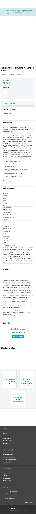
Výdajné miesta (7, 438)
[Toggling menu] (3, 1)
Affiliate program (7, 480)
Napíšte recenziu (18, 336)
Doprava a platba (7, 436)
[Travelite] (7, 278)
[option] (5, 92)
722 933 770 (11, 491)
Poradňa (5, 433)
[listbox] (18, 92)
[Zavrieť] (34, 9)
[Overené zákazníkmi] (26, 416)
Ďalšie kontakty (29, 502)
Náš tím (5, 475)
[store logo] (11, 3)
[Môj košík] (34, 2)
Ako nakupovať (7, 441)
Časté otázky (6, 462)
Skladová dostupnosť (8, 454)
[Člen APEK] (9, 416)
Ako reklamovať (7, 443)
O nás (4, 473)
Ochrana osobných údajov (10, 459)
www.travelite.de (21, 301)
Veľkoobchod (6, 478)
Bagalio (13, 508)
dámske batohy (18, 12)
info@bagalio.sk (9, 498)
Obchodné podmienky (9, 457)
